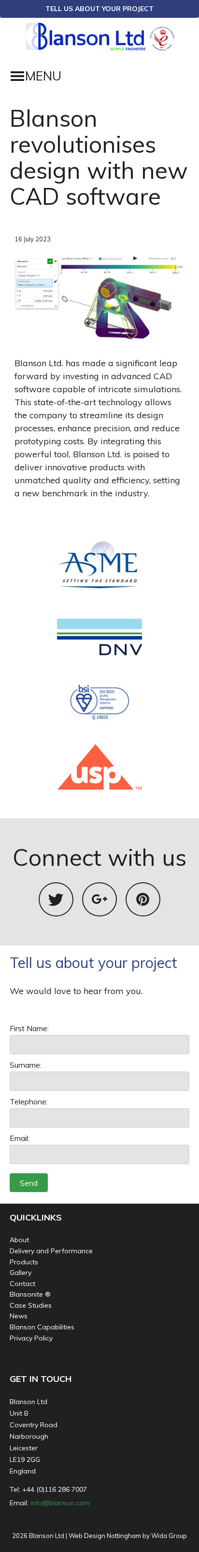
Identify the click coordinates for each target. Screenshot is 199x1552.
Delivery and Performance (51, 1251)
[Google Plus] (99, 899)
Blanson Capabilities (42, 1327)
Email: (19, 1138)
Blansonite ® (30, 1294)
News (19, 1316)
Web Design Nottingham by (109, 1535)
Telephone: (29, 1101)
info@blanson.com (60, 1503)
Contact (22, 1283)
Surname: (26, 1065)
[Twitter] (56, 899)
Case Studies (31, 1305)
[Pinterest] (143, 899)
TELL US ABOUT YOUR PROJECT (99, 8)
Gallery (20, 1272)
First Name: (29, 1028)
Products (24, 1262)
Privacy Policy (31, 1338)
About (19, 1239)
